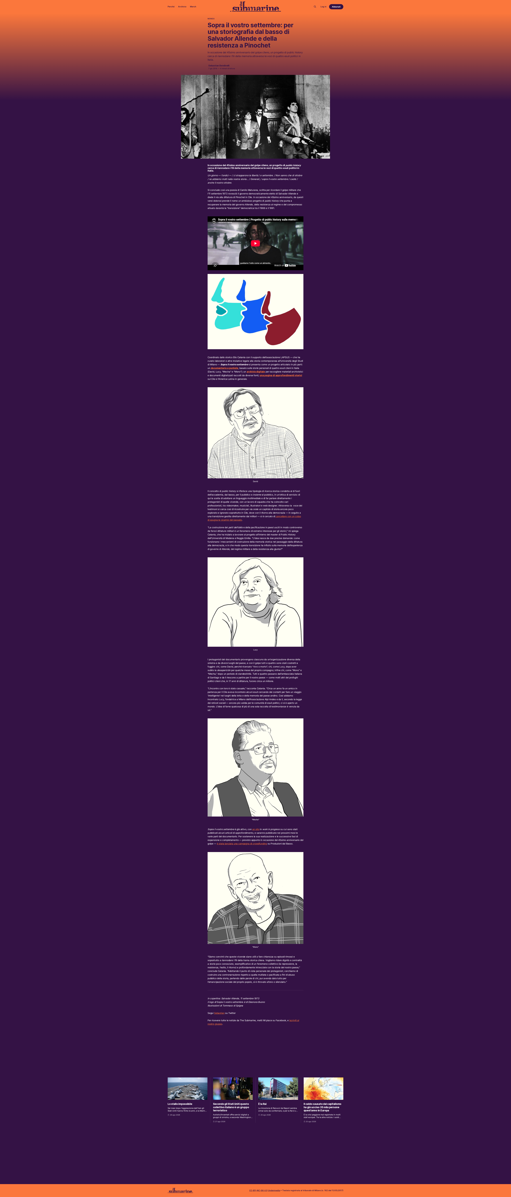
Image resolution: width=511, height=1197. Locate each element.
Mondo (211, 19)
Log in (323, 6)
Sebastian (219, 1013)
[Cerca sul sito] (315, 7)
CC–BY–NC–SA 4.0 (258, 1190)
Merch (193, 6)
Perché (171, 6)
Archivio (182, 6)
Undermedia (274, 1190)
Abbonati (336, 6)
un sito (255, 829)
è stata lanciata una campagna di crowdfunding (242, 843)
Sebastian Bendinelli (218, 65)
